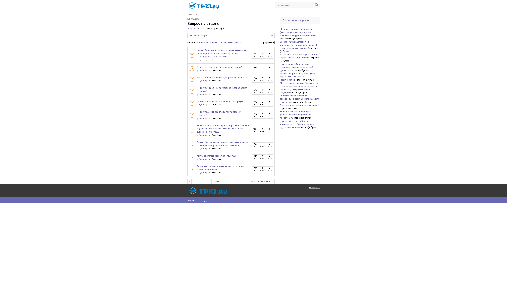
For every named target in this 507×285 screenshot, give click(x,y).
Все (198, 42)
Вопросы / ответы (196, 28)
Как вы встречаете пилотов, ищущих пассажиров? (222, 77)
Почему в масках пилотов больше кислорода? (220, 101)
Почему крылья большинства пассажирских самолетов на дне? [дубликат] (296, 67)
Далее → (217, 181)
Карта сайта (314, 187)
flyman (201, 60)
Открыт (205, 42)
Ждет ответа (234, 42)
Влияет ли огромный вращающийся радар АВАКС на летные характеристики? (297, 76)
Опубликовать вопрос (262, 181)
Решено (214, 42)
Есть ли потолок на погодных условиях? (299, 105)
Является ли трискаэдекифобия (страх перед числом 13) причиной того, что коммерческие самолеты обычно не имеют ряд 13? (223, 128)
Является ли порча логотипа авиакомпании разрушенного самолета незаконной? (299, 98)
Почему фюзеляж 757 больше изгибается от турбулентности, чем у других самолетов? (298, 124)
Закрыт (223, 42)
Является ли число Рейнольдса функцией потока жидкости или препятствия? (295, 114)
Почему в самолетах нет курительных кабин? (219, 67)
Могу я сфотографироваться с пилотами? (217, 156)
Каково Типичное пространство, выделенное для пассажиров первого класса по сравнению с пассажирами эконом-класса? (221, 53)
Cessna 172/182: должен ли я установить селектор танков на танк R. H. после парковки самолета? (299, 45)
